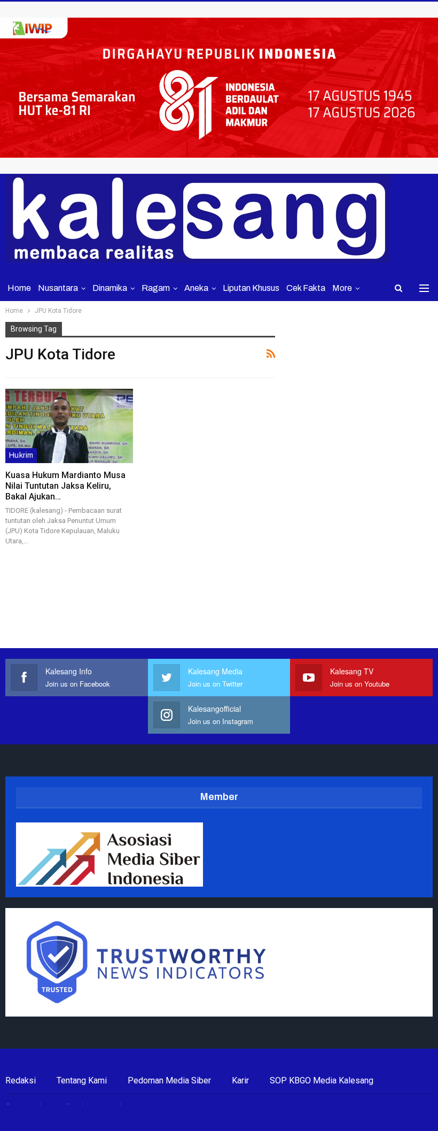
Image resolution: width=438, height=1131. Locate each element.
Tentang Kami (82, 1080)
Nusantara (58, 288)
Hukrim (21, 455)
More (342, 288)
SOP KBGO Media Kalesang (321, 1080)
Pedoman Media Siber (169, 1080)
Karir (240, 1080)
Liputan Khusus (251, 288)
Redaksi (20, 1080)
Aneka (196, 288)
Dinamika (109, 288)
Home (19, 288)
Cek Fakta (305, 288)
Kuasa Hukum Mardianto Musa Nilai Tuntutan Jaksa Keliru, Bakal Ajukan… (65, 486)
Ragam (156, 288)
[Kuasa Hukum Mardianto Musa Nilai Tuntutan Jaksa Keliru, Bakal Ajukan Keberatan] (69, 426)
